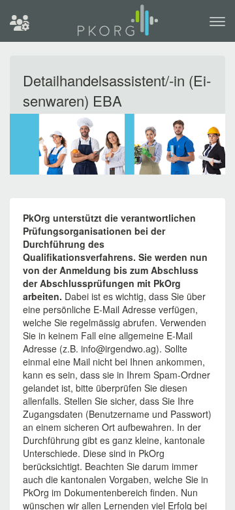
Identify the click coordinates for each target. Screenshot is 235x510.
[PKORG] (118, 25)
